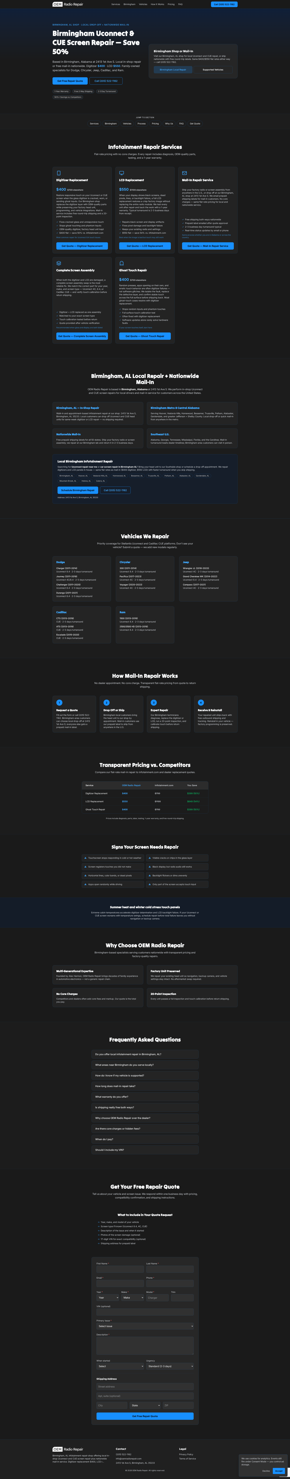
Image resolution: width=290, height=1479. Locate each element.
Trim (173, 1292)
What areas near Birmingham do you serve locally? (124, 1064)
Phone (150, 1277)
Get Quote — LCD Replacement (145, 245)
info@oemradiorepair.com (128, 1458)
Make (125, 1292)
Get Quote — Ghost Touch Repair (145, 336)
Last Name (152, 1263)
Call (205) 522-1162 (224, 4)
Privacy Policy (186, 1454)
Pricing (171, 4)
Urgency (150, 1360)
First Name (103, 1263)
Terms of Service (187, 1458)
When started (103, 1360)
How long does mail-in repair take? (115, 1086)
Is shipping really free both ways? (114, 1107)
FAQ (180, 4)
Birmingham (129, 4)
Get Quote (195, 123)
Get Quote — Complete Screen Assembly (82, 336)
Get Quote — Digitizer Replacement (82, 245)
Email (100, 1277)
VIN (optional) (103, 1306)
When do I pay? (104, 1139)
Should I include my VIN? (109, 1149)
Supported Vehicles (213, 69)
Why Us (169, 123)
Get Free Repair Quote (70, 80)
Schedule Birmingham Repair (78, 490)
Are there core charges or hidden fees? (117, 1128)
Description (103, 1334)
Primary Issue (104, 1320)
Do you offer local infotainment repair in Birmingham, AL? (128, 1054)
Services (115, 4)
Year (100, 1292)
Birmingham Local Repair (173, 69)
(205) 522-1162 (123, 1454)
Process (142, 123)
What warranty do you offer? (111, 1096)
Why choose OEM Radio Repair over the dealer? (122, 1117)
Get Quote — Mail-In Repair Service (208, 245)
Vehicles (143, 4)
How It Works (157, 4)
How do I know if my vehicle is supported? (119, 1075)
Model (150, 1292)
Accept (279, 1471)
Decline (266, 1471)
